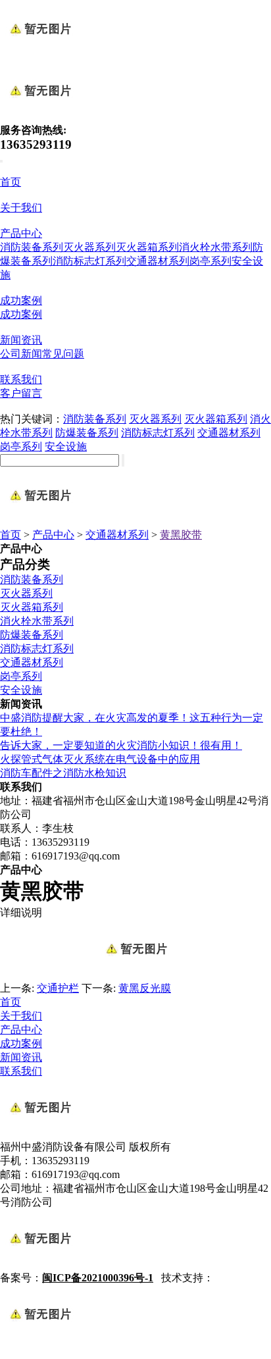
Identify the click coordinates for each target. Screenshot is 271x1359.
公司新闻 (21, 353)
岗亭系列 (210, 261)
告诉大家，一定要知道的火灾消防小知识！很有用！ (121, 745)
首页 (10, 182)
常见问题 (63, 353)
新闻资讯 (21, 340)
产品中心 (21, 233)
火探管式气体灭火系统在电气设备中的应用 (100, 759)
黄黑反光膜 (144, 988)
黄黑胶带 (181, 534)
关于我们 (21, 207)
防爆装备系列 (86, 432)
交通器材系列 (157, 261)
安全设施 (66, 446)
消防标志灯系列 (89, 261)
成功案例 (21, 300)
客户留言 (21, 393)
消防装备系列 (31, 247)
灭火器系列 (89, 247)
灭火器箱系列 (147, 247)
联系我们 (21, 379)
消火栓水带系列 (216, 247)
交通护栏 (58, 988)
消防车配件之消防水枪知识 (63, 773)
